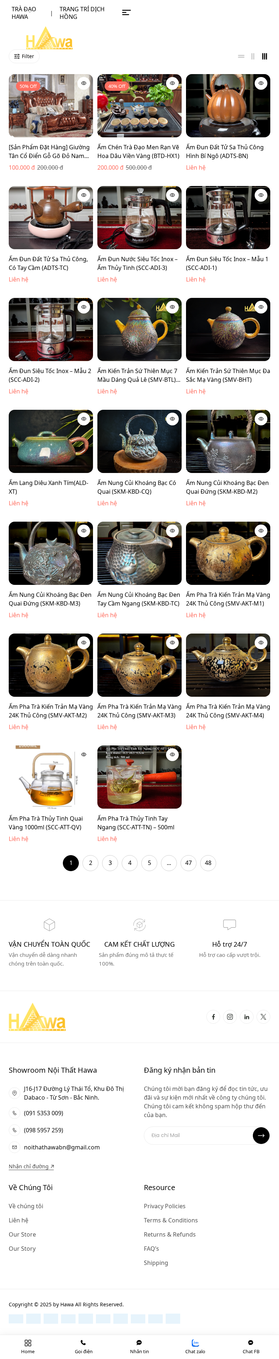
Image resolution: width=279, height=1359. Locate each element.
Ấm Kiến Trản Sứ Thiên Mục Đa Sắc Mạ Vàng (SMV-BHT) (228, 375)
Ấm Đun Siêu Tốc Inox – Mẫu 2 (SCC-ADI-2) (50, 375)
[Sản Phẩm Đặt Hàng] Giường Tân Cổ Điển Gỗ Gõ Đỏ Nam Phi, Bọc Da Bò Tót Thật (49, 151)
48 (208, 863)
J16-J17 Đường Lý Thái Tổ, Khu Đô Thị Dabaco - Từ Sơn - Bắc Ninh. (74, 1093)
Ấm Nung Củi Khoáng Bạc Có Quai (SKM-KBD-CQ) (136, 487)
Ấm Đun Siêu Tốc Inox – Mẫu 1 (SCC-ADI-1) (227, 263)
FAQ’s (151, 1249)
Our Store (22, 1234)
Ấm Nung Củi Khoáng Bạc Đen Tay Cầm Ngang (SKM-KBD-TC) (138, 599)
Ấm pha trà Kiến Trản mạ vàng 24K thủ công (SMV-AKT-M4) (228, 711)
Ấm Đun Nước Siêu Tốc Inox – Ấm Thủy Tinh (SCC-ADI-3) (137, 263)
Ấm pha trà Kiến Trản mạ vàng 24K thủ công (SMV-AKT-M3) (139, 711)
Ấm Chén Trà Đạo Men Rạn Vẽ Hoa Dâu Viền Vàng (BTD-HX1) (138, 151)
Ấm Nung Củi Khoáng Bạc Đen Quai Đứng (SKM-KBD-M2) (227, 487)
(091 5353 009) (43, 1113)
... (169, 863)
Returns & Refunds (170, 1234)
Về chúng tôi (26, 1206)
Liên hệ (18, 1220)
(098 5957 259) (43, 1130)
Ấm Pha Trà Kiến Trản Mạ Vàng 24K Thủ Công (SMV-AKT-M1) (228, 599)
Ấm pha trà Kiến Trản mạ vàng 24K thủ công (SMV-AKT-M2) (51, 711)
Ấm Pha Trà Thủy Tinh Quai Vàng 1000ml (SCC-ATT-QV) (46, 822)
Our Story (22, 1249)
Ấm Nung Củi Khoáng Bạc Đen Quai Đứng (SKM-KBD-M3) (50, 599)
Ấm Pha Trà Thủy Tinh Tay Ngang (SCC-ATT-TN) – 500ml (135, 822)
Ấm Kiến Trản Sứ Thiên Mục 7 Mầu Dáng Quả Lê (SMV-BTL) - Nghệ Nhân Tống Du (138, 375)
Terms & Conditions (171, 1220)
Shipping (156, 1263)
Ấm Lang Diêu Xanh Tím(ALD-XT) (48, 487)
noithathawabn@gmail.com (62, 1147)
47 (188, 863)
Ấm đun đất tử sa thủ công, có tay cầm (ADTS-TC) (48, 263)
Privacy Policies (165, 1206)
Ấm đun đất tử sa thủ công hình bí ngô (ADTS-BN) (225, 151)
